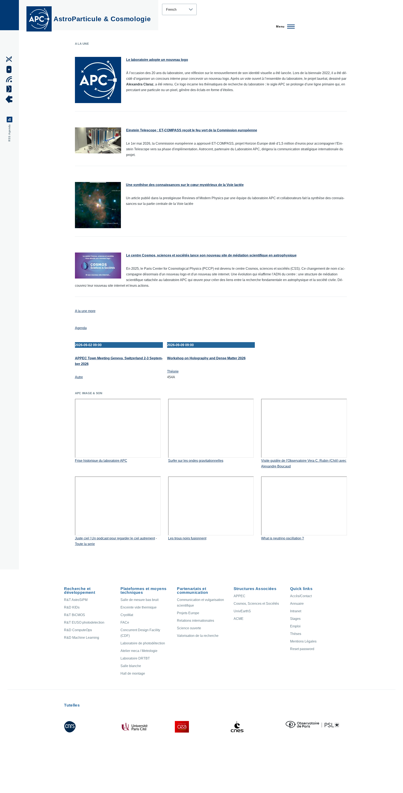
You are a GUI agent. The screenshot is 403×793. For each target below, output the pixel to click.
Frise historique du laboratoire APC (101, 460)
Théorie (173, 371)
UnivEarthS (242, 611)
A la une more (85, 311)
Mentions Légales (303, 641)
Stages (295, 618)
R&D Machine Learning (81, 637)
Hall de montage (132, 673)
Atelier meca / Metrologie (138, 651)
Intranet (295, 611)
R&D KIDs (72, 607)
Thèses (295, 634)
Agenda (81, 328)
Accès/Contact (301, 596)
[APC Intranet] (10, 99)
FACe (124, 622)
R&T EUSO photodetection (84, 622)
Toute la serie (85, 544)
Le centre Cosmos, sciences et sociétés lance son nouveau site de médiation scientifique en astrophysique (211, 255)
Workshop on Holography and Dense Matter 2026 (206, 358)
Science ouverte (189, 628)
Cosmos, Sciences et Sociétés (256, 603)
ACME (238, 618)
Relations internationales (195, 620)
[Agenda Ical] (10, 79)
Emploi (295, 626)
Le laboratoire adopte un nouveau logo (157, 60)
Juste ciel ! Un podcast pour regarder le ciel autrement (115, 538)
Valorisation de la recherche (198, 635)
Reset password (302, 649)
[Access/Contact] (10, 88)
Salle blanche (130, 666)
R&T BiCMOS (74, 615)
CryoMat (126, 615)
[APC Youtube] (10, 69)
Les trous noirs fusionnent (187, 538)
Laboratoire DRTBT (135, 658)
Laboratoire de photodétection (142, 643)
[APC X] (10, 59)
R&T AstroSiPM (76, 600)
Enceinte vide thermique (138, 607)
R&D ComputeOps (78, 630)
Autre (79, 377)
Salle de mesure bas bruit (139, 600)
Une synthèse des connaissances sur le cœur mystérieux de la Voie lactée (185, 185)
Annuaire (297, 603)
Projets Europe (188, 613)
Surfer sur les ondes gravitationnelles (195, 460)
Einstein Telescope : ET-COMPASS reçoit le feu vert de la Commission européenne (191, 130)
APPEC (239, 596)
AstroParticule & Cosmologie (102, 19)
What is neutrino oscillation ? (282, 538)
